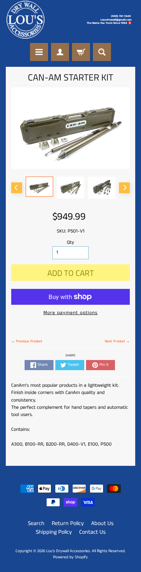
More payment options (70, 312)
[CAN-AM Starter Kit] (39, 186)
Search (36, 523)
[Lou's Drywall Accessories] (25, 19)
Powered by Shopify (70, 557)
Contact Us (92, 532)
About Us (102, 523)
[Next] (124, 187)
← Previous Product (26, 341)
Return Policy (68, 523)
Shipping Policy (54, 532)
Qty (70, 242)
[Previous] (16, 187)
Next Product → (117, 341)
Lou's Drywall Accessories (68, 551)
